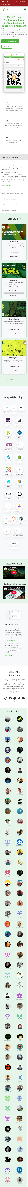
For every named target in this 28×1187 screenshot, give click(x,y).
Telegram (14, 701)
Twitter (19, 701)
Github (10, 701)
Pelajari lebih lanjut (9, 41)
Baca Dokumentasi (10, 641)
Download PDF (14, 256)
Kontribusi (8, 655)
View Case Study (14, 252)
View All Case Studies (13, 380)
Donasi (6, 46)
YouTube (23, 701)
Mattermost (5, 701)
